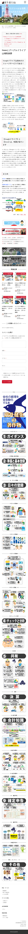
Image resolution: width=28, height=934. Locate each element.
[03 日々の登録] (14, 491)
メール (4, 358)
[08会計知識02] (14, 761)
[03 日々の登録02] (14, 518)
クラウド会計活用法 (8, 21)
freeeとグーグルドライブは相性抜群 (12, 36)
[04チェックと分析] (14, 633)
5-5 (9, 237)
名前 (3, 350)
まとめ (6, 45)
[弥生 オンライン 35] (14, 871)
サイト (3, 365)
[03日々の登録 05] (14, 601)
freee (14, 237)
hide (21, 33)
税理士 (16, 243)
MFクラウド (21, 237)
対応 (4, 243)
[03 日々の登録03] (14, 543)
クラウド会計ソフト (7, 241)
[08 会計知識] (14, 732)
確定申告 (10, 243)
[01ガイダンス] (14, 443)
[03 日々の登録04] (14, 570)
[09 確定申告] (14, 808)
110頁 (4, 237)
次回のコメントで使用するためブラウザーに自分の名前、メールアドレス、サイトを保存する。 (14, 375)
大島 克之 (23, 214)
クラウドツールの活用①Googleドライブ (12, 239)
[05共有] (14, 671)
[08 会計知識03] (14, 784)
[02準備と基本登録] (14, 468)
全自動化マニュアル (19, 241)
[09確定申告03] (14, 850)
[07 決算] (14, 703)
